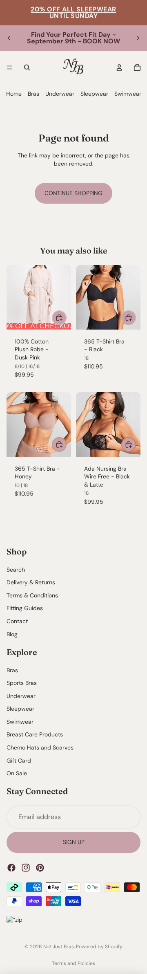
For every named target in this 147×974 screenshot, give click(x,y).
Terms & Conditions (32, 595)
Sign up (74, 842)
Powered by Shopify (99, 946)
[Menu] (9, 67)
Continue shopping (73, 193)
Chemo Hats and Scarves (40, 747)
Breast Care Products (35, 734)
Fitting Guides (25, 608)
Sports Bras (22, 683)
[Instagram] (26, 868)
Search (16, 569)
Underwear (59, 93)
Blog (12, 634)
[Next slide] (138, 38)
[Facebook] (11, 868)
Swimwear (127, 93)
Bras (33, 93)
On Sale (17, 773)
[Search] (27, 67)
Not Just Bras (58, 946)
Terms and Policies (73, 963)
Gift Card (19, 760)
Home (14, 93)
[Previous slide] (9, 38)
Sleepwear (94, 93)
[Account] (119, 67)
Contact (17, 621)
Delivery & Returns (31, 582)
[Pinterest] (40, 868)
